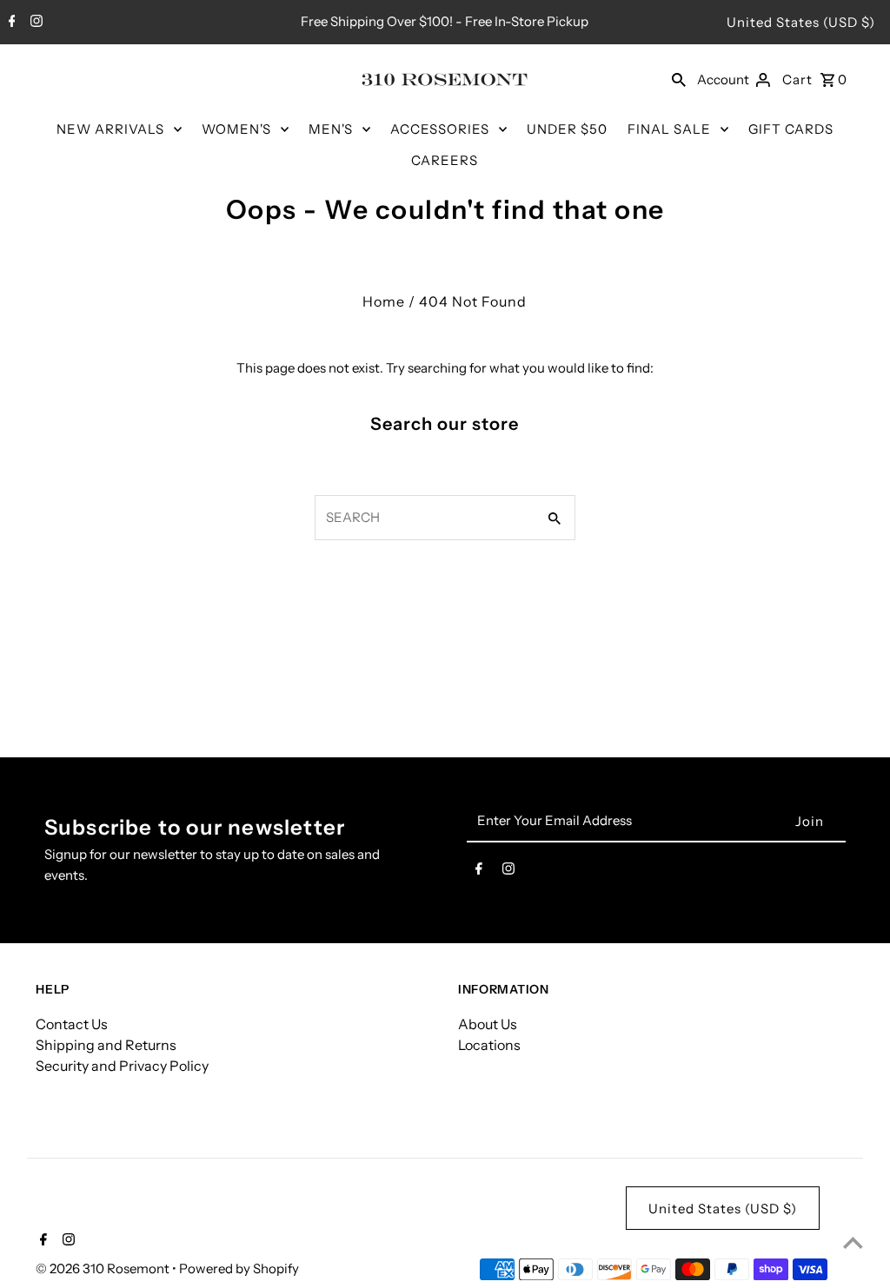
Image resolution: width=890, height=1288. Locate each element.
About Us (487, 1024)
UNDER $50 (567, 129)
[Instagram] (34, 22)
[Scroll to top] (853, 1242)
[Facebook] (10, 22)
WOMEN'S (236, 129)
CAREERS (444, 160)
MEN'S (331, 129)
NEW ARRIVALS (110, 129)
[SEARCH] (679, 79)
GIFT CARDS (791, 129)
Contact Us (72, 1024)
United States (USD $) (801, 22)
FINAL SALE (669, 129)
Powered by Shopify (239, 1268)
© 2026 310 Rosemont (104, 1268)
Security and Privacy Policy (122, 1065)
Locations (489, 1045)
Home (383, 301)
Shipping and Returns (106, 1045)
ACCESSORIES (439, 129)
